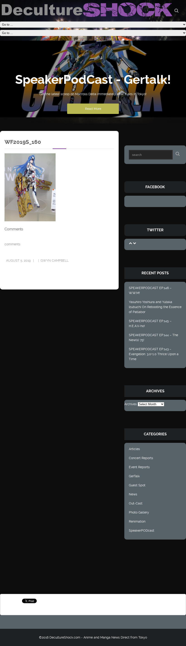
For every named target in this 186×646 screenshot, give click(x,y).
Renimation (137, 521)
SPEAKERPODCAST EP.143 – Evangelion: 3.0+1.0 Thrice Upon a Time (154, 354)
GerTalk (134, 476)
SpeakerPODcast (141, 530)
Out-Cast (135, 503)
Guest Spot (137, 485)
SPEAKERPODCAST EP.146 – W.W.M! (150, 290)
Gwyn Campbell (55, 260)
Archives (130, 404)
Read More (93, 109)
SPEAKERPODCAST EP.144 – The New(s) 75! (153, 337)
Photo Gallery (139, 512)
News (133, 494)
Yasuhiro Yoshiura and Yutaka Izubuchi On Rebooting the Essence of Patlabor (155, 307)
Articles (134, 449)
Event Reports (139, 467)
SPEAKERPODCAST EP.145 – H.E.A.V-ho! (150, 323)
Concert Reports (141, 458)
